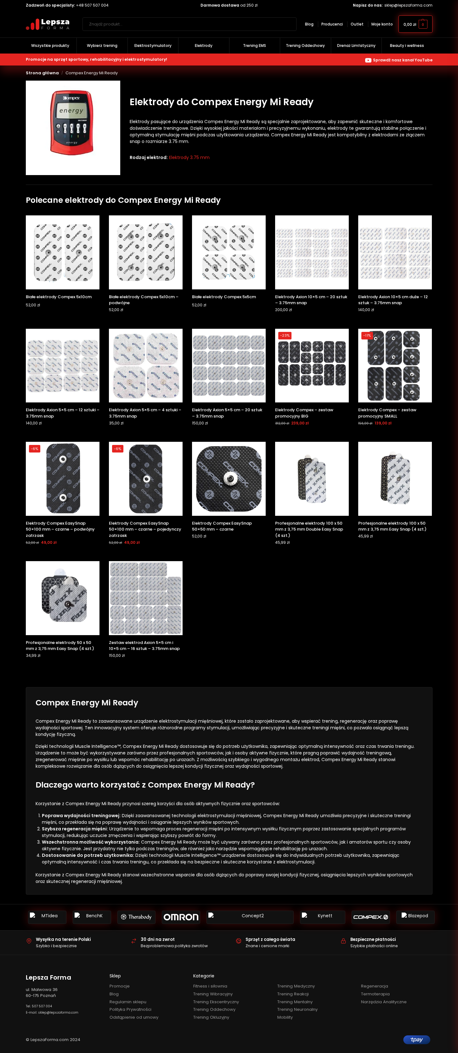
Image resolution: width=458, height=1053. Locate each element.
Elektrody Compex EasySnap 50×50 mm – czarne (222, 526)
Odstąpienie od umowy (134, 1017)
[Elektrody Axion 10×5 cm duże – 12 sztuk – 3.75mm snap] (395, 252)
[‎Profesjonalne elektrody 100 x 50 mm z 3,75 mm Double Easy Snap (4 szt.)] (312, 478)
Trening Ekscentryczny (216, 1002)
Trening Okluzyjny (211, 1017)
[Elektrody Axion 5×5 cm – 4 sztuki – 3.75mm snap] (146, 365)
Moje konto (382, 24)
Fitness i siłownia (210, 986)
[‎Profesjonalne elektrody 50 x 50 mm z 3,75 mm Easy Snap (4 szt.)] (62, 598)
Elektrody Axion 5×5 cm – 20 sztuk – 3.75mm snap (227, 413)
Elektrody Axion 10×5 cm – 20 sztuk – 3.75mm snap (311, 300)
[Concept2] (250, 917)
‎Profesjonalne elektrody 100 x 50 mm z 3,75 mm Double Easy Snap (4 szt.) (309, 529)
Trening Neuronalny (297, 1009)
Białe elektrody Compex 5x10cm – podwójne (143, 300)
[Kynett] (322, 917)
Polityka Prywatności (130, 1009)
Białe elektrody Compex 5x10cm (59, 297)
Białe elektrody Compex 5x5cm (224, 297)
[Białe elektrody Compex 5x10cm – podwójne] (146, 252)
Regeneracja (374, 986)
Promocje (120, 986)
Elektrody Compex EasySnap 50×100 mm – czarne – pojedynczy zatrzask (145, 529)
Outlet (357, 24)
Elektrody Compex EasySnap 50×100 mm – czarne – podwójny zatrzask (60, 529)
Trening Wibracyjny (213, 994)
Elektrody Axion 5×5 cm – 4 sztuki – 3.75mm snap (145, 413)
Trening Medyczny (296, 986)
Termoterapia (375, 994)
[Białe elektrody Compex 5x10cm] (62, 252)
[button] (416, 24)
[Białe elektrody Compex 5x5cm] (229, 252)
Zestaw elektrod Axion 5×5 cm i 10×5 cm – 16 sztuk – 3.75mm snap (144, 646)
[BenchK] (92, 917)
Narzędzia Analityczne (384, 1002)
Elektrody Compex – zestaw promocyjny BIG (304, 413)
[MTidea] (47, 917)
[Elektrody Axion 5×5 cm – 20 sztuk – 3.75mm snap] (229, 365)
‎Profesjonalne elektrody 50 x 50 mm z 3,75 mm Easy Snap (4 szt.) (60, 646)
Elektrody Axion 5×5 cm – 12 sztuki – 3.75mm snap (62, 413)
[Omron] (181, 917)
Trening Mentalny (295, 1002)
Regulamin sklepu (128, 1002)
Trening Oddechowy (214, 1009)
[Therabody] (136, 917)
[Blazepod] (415, 917)
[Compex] (371, 917)
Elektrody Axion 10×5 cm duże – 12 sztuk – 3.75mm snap (393, 300)
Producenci (332, 24)
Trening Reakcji (293, 994)
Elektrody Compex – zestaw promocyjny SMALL (387, 413)
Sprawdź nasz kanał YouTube (403, 60)
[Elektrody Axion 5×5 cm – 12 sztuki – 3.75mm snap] (62, 365)
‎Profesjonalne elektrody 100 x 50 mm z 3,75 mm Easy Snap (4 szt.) (392, 526)
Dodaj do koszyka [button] (62, 318)
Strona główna (42, 73)
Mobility (285, 1017)
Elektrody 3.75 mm (189, 157)
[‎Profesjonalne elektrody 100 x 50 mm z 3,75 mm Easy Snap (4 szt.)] (395, 478)
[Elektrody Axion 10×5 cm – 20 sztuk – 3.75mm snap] (312, 252)
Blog (309, 24)
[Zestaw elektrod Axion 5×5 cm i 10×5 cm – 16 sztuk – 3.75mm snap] (146, 598)
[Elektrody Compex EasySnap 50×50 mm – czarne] (229, 478)
